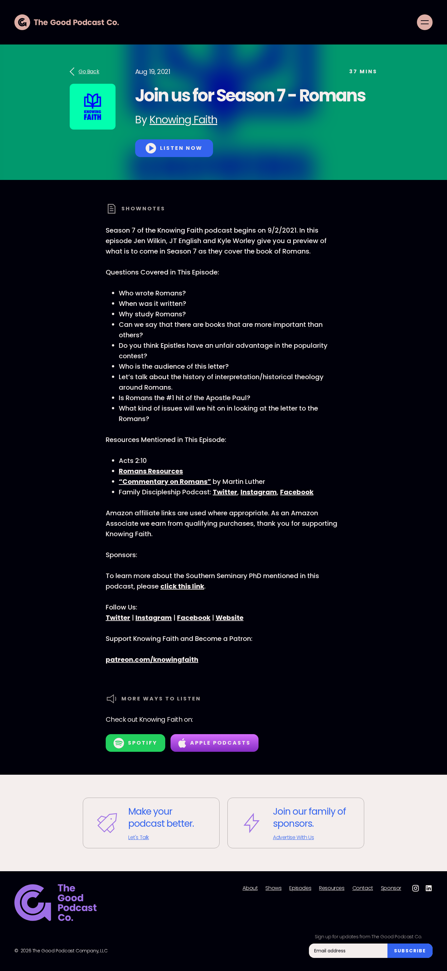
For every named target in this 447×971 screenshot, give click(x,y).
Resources (331, 888)
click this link (182, 586)
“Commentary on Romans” (165, 481)
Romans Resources (151, 471)
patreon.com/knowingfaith (152, 659)
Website (229, 617)
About (250, 888)
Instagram (259, 492)
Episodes (300, 888)
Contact (362, 888)
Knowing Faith (183, 119)
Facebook (296, 492)
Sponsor (391, 888)
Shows (273, 888)
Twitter (225, 492)
